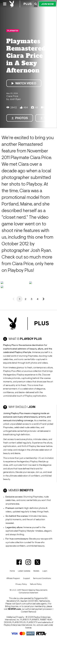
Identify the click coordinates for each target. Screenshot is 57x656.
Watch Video (25, 83)
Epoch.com (21, 604)
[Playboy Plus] (20, 4)
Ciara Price (12, 96)
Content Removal (28, 612)
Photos (21, 118)
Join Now (47, 4)
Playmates (12, 31)
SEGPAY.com (14, 609)
